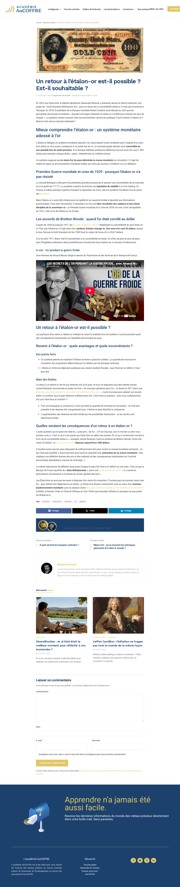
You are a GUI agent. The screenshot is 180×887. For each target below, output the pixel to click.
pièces (82, 502)
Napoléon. (45, 193)
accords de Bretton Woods (86, 225)
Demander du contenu (90, 868)
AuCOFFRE (90, 874)
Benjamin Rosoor (67, 564)
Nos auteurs (144, 9)
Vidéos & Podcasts (92, 9)
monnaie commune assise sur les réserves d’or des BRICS (114, 487)
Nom (39, 726)
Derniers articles (49, 23)
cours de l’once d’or (65, 442)
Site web (96, 740)
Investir (40, 637)
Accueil (38, 23)
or (75, 502)
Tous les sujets (90, 865)
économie (57, 502)
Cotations (128, 9)
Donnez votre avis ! (90, 871)
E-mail (40, 740)
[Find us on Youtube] (140, 860)
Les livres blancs (112, 9)
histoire (68, 502)
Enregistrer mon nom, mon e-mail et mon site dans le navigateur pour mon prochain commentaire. (82, 754)
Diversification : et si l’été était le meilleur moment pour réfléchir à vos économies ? (61, 645)
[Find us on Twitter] (146, 860)
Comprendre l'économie (61, 95)
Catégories (53, 9)
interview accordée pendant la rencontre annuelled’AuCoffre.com (68, 392)
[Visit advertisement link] (90, 525)
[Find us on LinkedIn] (153, 860)
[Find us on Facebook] (133, 860)
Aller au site (156, 9)
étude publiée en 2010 (110, 470)
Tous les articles (71, 9)
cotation (46, 502)
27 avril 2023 (41, 95)
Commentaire (43, 691)
